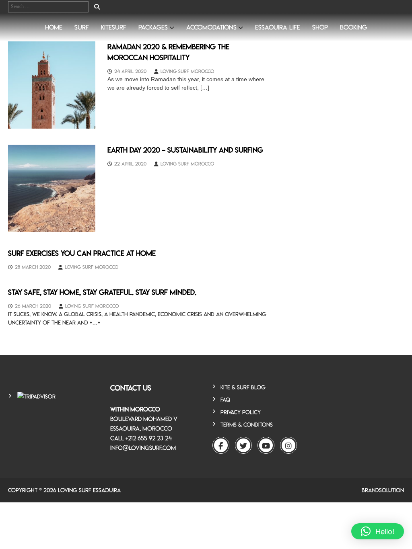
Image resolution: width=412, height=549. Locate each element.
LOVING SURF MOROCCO (187, 71)
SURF (81, 27)
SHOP (320, 27)
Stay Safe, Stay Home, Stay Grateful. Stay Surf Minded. (102, 292)
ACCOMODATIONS (211, 27)
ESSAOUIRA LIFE (277, 27)
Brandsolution (383, 490)
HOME (53, 27)
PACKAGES (153, 27)
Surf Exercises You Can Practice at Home (82, 253)
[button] (377, 531)
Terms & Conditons (246, 424)
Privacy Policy (240, 412)
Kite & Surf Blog (243, 387)
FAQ (225, 399)
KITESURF (113, 27)
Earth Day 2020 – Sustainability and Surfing (185, 149)
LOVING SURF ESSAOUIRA (89, 490)
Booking (353, 27)
